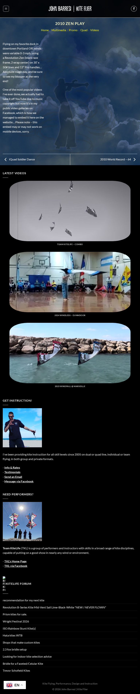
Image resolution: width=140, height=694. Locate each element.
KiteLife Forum (18, 583)
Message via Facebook (19, 481)
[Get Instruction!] (22, 427)
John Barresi (68, 689)
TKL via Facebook (15, 565)
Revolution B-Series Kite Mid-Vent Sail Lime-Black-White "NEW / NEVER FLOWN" (54, 607)
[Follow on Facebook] (134, 9)
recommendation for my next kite (23, 600)
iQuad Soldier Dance (22, 159)
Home (45, 30)
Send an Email (13, 476)
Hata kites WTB (12, 635)
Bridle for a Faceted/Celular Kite (23, 663)
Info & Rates (12, 467)
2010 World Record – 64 (115, 159)
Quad (84, 30)
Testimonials (12, 472)
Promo (73, 30)
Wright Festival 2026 (16, 621)
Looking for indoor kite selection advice (27, 656)
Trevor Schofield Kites (16, 670)
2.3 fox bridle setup (15, 649)
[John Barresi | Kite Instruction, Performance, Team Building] (70, 8)
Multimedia (58, 30)
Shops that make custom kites (21, 642)
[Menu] (6, 9)
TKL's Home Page (15, 561)
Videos (94, 30)
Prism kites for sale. (15, 614)
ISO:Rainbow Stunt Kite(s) (19, 628)
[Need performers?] (22, 521)
